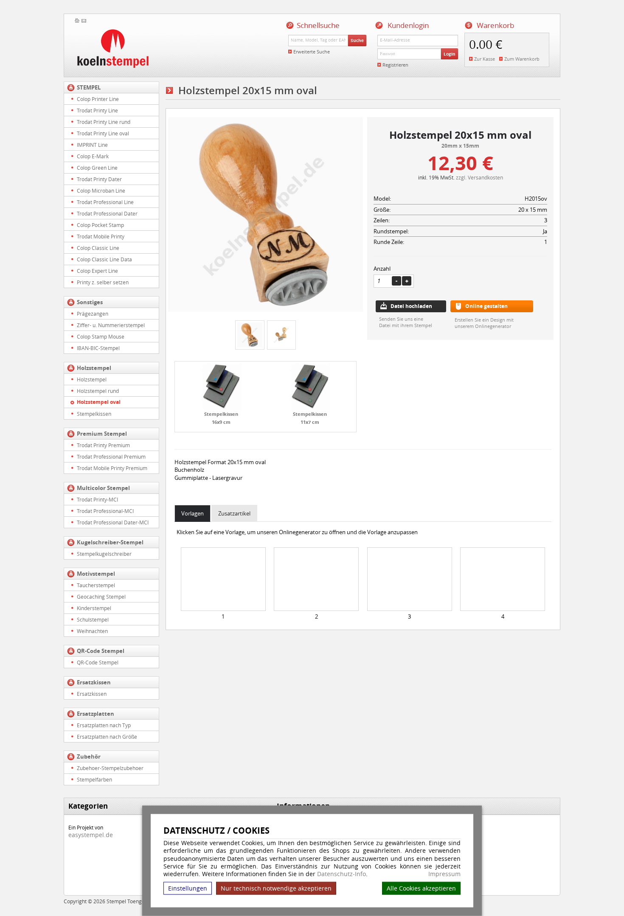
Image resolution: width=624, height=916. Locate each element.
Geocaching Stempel (101, 596)
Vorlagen (192, 513)
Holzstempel (94, 368)
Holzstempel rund (98, 390)
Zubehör (89, 756)
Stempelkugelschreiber (104, 553)
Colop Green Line (97, 167)
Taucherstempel (96, 585)
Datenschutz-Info (341, 874)
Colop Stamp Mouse (100, 336)
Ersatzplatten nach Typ (104, 725)
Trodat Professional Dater (107, 213)
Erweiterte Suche (311, 51)
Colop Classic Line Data (104, 259)
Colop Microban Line (101, 190)
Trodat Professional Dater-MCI (113, 522)
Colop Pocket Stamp (100, 224)
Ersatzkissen (94, 682)
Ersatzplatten (95, 713)
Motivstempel (96, 573)
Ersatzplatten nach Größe (107, 736)
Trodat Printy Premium (103, 445)
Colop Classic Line (98, 247)
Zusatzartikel (234, 513)
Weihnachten (92, 630)
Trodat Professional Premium (111, 456)
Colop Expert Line (97, 270)
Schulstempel (93, 619)
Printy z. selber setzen (103, 282)
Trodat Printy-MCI (97, 499)
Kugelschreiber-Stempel (110, 542)
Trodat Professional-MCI (105, 510)
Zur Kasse (484, 59)
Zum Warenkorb (522, 59)
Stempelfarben (94, 779)
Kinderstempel (94, 608)
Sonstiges (90, 302)
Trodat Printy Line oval (103, 133)
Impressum (444, 874)
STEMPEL (89, 87)
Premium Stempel (102, 433)
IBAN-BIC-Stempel (98, 348)
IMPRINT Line (92, 144)
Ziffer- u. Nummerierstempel (111, 325)
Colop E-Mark (93, 156)
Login (449, 54)
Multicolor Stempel (103, 488)
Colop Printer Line (98, 98)
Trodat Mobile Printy (100, 236)
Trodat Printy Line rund (103, 121)
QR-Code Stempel (100, 651)
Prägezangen (92, 313)
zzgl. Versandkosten (479, 177)
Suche (357, 40)
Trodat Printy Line (97, 110)
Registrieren (395, 65)
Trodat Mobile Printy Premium (112, 468)
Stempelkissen (94, 413)
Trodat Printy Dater (99, 179)
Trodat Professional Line (105, 202)
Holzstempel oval (99, 402)
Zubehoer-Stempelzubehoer (110, 768)
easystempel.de (90, 835)
